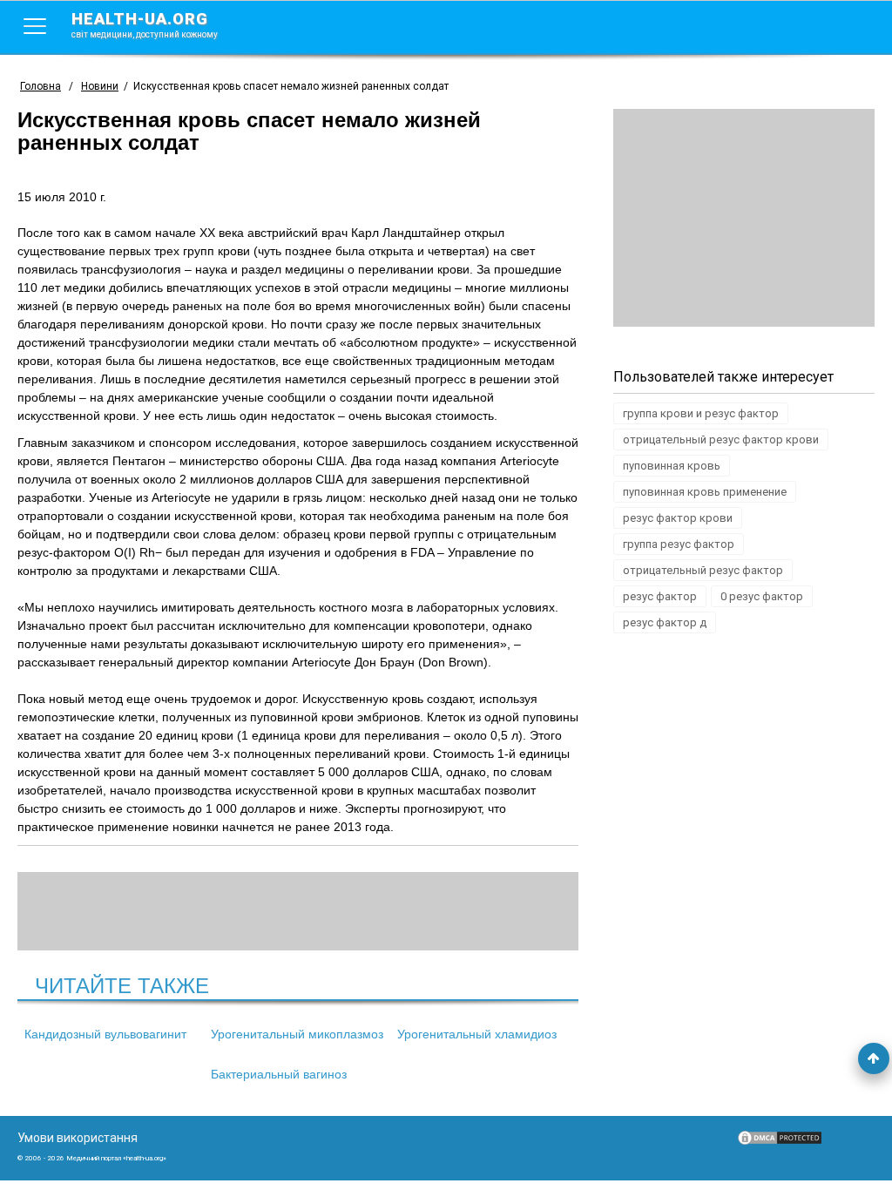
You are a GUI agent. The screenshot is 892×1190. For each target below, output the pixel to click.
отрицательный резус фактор (703, 570)
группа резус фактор (678, 544)
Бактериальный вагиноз (279, 1074)
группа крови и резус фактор (701, 413)
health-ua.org (144, 24)
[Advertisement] (744, 218)
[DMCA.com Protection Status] (779, 1142)
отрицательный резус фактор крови (721, 439)
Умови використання (77, 1138)
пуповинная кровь (671, 465)
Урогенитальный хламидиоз (477, 1034)
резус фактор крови (678, 517)
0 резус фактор (761, 596)
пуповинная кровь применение (705, 491)
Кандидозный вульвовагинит (105, 1034)
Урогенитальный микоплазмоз (297, 1034)
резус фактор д (664, 622)
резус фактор (660, 596)
